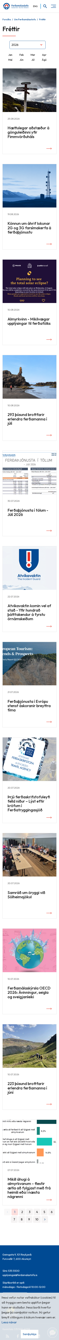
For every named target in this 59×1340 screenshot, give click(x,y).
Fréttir (42, 19)
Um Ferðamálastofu (25, 19)
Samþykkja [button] (29, 1334)
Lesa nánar (9, 1322)
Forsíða (6, 19)
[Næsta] (44, 1219)
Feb (21, 54)
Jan (10, 54)
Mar (32, 54)
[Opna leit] (44, 6)
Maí (10, 59)
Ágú (44, 59)
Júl (32, 59)
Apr (44, 54)
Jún (21, 59)
